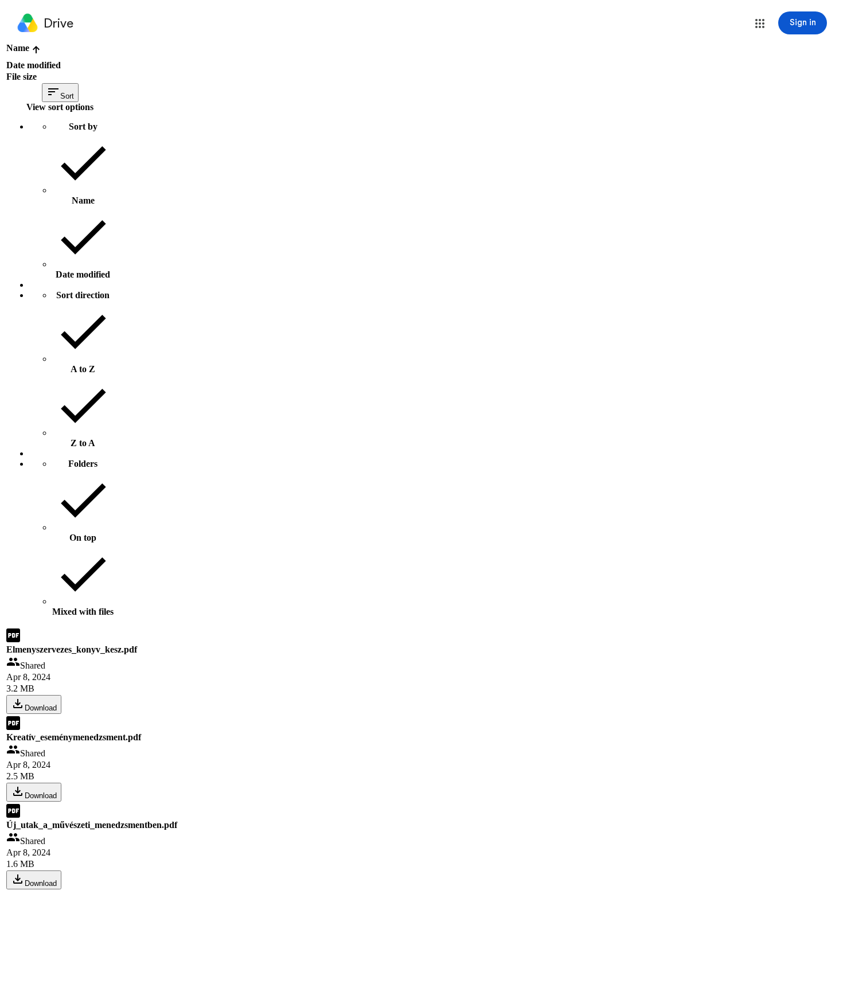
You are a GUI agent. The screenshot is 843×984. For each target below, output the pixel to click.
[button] (759, 23)
